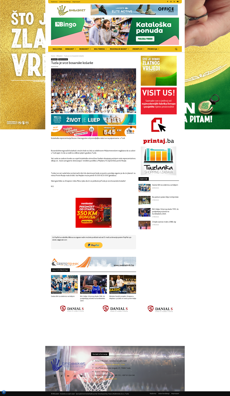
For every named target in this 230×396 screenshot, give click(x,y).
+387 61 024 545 (110, 379)
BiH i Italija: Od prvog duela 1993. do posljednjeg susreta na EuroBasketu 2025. (92, 298)
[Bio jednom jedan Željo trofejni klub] (144, 200)
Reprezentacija (63, 59)
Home (53, 56)
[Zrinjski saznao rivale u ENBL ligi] (144, 225)
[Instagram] (171, 1)
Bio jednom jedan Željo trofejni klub (165, 197)
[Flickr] (68, 376)
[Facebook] (167, 1)
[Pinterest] (78, 252)
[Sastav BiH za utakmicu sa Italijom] (64, 284)
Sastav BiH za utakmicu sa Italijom (63, 296)
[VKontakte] (81, 376)
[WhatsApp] (84, 252)
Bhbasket (59, 56)
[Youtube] (177, 1)
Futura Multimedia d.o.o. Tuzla (118, 394)
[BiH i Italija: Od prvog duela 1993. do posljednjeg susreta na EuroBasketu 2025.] (93, 284)
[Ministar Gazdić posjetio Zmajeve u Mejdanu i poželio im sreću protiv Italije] (122, 284)
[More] (89, 252)
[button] (176, 49)
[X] (174, 1)
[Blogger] (55, 376)
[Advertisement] (115, 329)
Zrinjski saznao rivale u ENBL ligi (164, 222)
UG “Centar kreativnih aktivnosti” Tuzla (110, 364)
